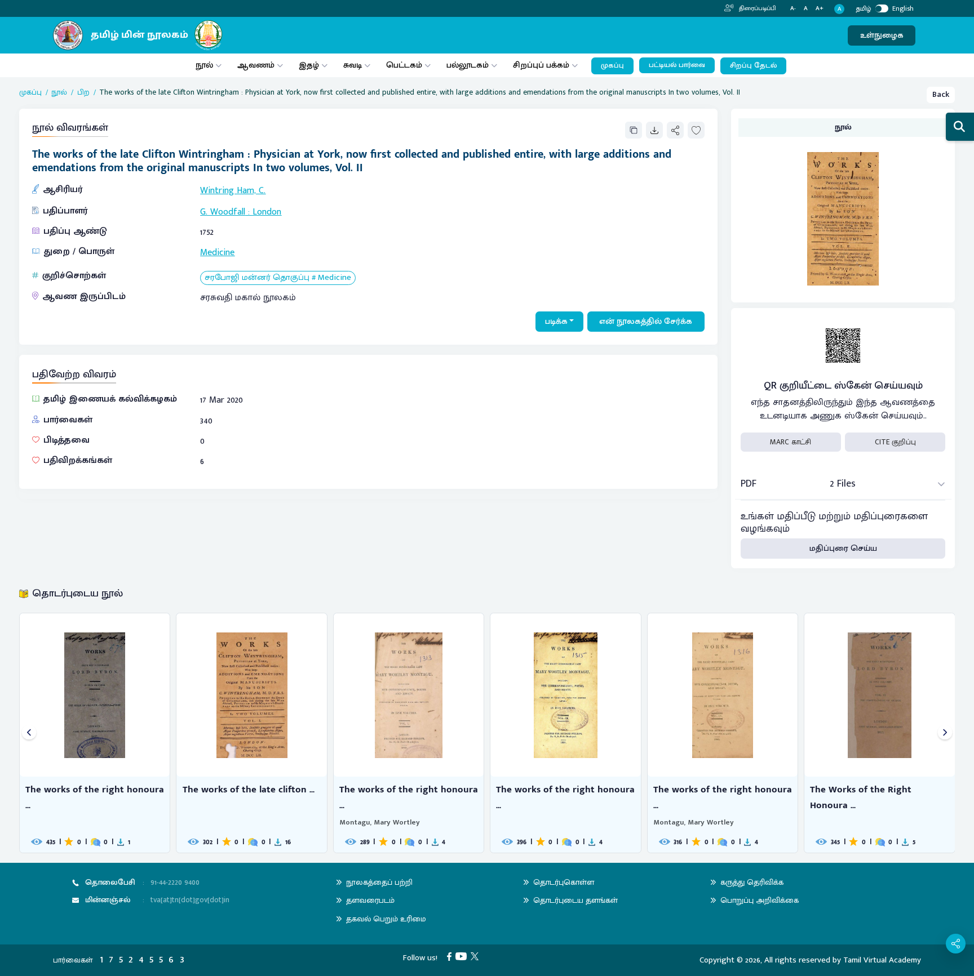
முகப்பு (612, 66)
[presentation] (29, 733)
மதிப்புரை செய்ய (843, 548)
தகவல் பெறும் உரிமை (386, 919)
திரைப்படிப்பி (756, 8)
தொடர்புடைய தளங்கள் (575, 900)
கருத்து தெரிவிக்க (751, 882)
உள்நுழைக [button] (882, 35)
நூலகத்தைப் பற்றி (379, 882)
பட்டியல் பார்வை (677, 65)
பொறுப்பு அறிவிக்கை (759, 900)
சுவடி (352, 65)
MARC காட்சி (790, 442)
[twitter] (476, 956)
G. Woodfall (222, 212)
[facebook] (451, 956)
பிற (83, 92)
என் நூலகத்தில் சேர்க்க (645, 321)
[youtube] (463, 956)
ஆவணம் (257, 65)
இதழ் (309, 65)
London (267, 212)
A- (793, 9)
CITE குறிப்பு (895, 442)
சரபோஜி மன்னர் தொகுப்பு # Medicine (278, 277)
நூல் (204, 65)
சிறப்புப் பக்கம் (541, 65)
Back (940, 94)
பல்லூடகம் (467, 65)
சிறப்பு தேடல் (753, 66)
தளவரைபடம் (370, 900)
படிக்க (556, 321)
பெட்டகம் (404, 65)
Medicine (217, 252)
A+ (820, 9)
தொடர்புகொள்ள (563, 882)
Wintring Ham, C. (232, 190)
